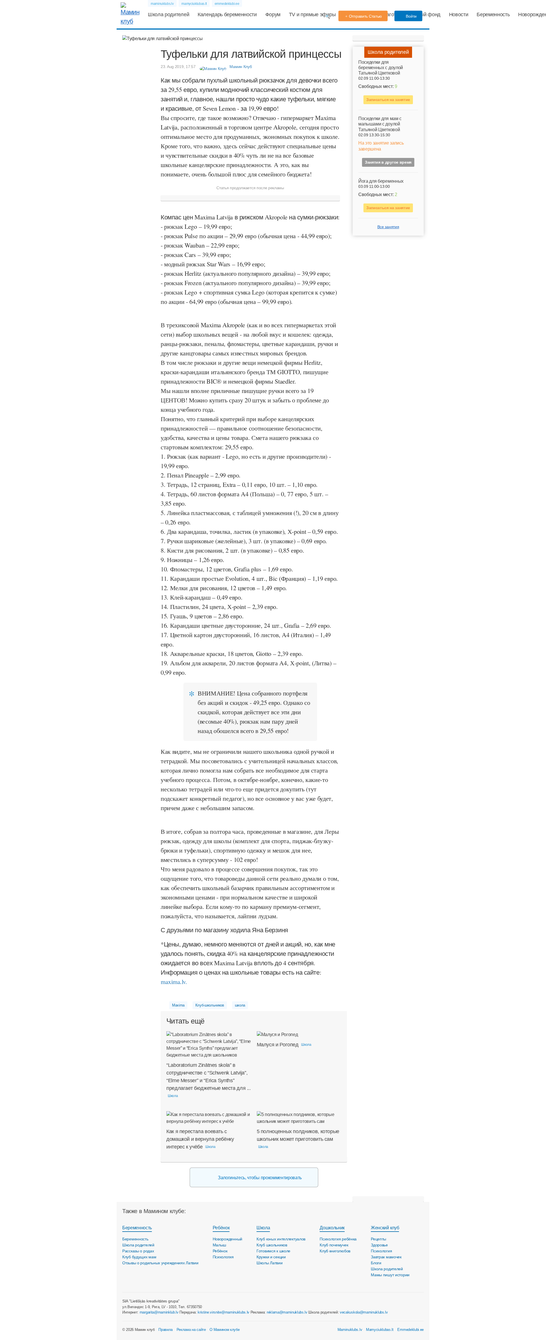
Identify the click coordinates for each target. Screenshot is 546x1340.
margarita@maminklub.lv (159, 1312)
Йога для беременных (381, 181)
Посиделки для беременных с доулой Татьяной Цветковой (380, 67)
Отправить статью (365, 16)
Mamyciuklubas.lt (380, 1329)
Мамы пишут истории (390, 1275)
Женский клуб (385, 1227)
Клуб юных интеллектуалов (281, 1239)
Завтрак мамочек (386, 1257)
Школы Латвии (270, 1263)
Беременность (493, 14)
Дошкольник (332, 1227)
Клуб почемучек (334, 1245)
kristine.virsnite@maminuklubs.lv (223, 1312)
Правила (165, 1329)
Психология (223, 1257)
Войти (411, 16)
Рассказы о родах (138, 1251)
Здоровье (379, 1245)
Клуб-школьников (209, 1005)
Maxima (178, 1005)
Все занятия (388, 227)
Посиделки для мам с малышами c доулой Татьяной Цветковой (380, 124)
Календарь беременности (227, 14)
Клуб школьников (272, 1245)
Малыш (219, 1245)
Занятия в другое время (388, 162)
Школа (263, 1227)
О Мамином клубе (224, 1329)
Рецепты (378, 1239)
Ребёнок (221, 1227)
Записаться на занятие (388, 100)
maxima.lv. (174, 981)
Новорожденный (227, 1239)
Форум (272, 14)
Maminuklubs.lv (350, 1329)
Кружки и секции (271, 1257)
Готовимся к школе (273, 1251)
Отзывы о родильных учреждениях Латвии (160, 1263)
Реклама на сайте (191, 1329)
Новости (458, 14)
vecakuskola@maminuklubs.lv (364, 1312)
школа (240, 1005)
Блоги (376, 1263)
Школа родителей (168, 14)
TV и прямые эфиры (312, 14)
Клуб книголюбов (335, 1251)
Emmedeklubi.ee (410, 1329)
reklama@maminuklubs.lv (287, 1312)
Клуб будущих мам (139, 1257)
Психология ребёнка (338, 1239)
